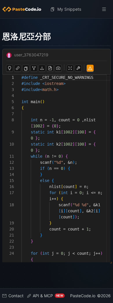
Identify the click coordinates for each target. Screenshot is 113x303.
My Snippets (69, 9)
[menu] (56, 9)
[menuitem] (24, 9)
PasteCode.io (82, 295)
